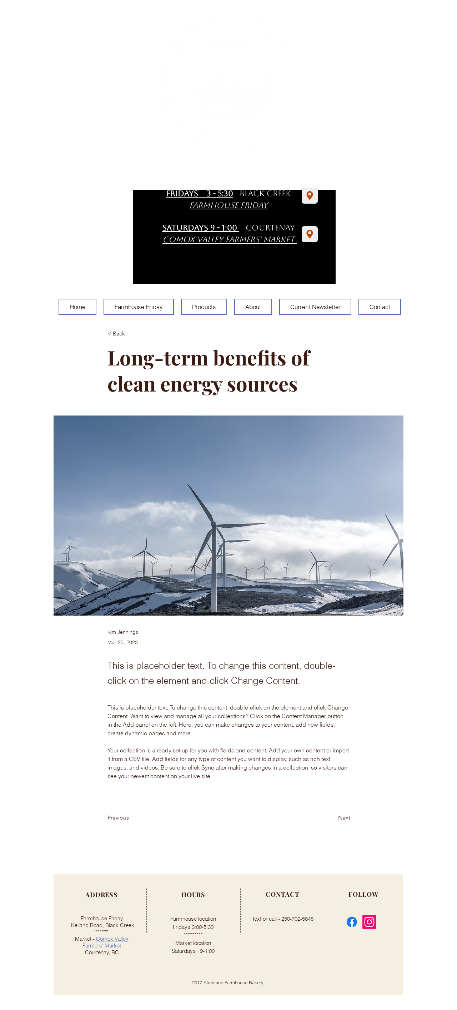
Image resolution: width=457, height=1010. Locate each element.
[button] (131, 334)
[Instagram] (369, 922)
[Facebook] (352, 922)
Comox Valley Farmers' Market (105, 942)
